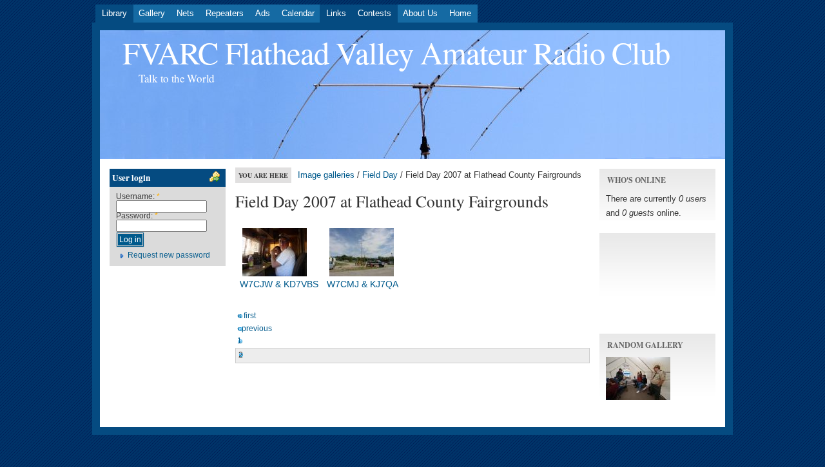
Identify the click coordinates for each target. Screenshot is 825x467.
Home (460, 13)
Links (336, 13)
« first (246, 315)
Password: (137, 215)
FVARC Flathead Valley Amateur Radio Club (396, 52)
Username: (138, 196)
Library (114, 13)
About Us (420, 13)
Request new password (169, 255)
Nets (185, 13)
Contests (374, 13)
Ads (262, 13)
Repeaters (225, 13)
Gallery (152, 13)
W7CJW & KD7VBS (279, 284)
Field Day (380, 175)
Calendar (298, 13)
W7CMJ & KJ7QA (362, 284)
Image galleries (326, 175)
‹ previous (254, 328)
